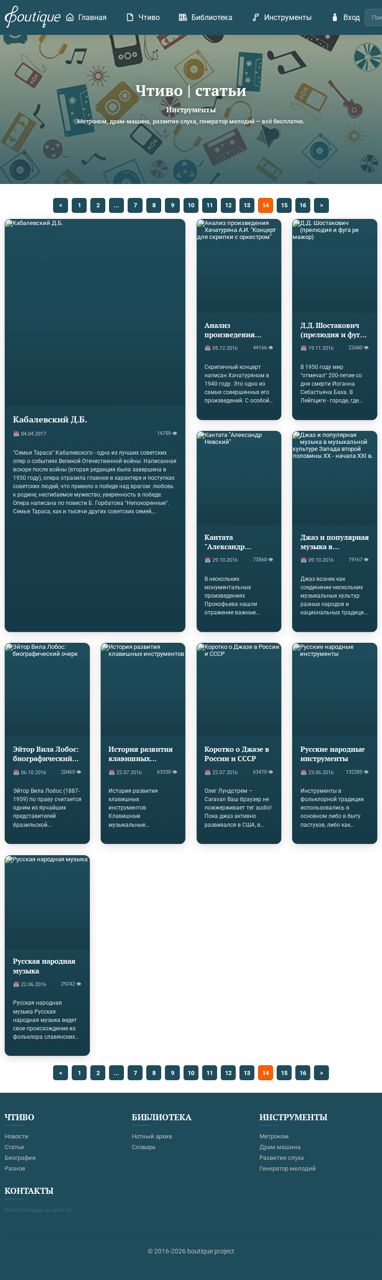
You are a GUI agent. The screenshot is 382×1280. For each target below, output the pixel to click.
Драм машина (279, 1147)
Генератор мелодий (287, 1168)
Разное (15, 1168)
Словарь (144, 1147)
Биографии (20, 1157)
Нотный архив (152, 1136)
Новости (16, 1136)
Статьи (14, 1147)
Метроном (274, 1136)
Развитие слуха (281, 1157)
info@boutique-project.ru (38, 1209)
